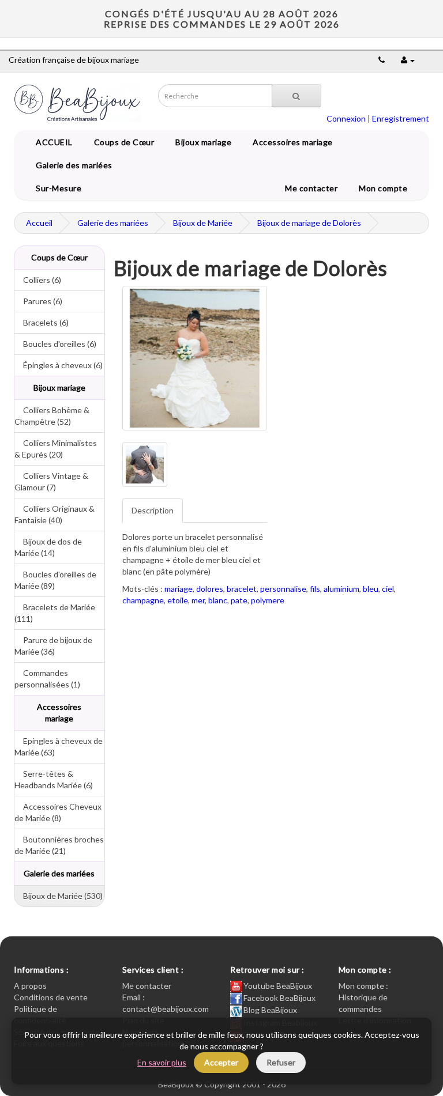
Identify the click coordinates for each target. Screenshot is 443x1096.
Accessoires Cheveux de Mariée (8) (58, 812)
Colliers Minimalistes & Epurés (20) (55, 448)
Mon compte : (363, 986)
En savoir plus (161, 1062)
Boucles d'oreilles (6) (55, 344)
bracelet (242, 589)
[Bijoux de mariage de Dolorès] (194, 358)
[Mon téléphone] (381, 60)
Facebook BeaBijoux (279, 998)
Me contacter (313, 188)
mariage (178, 589)
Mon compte (385, 188)
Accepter (221, 1062)
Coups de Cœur (122, 142)
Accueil (39, 223)
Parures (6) (38, 301)
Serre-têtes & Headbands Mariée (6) (53, 779)
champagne (143, 600)
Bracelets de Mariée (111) (54, 612)
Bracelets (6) (41, 322)
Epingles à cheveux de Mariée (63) (58, 746)
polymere (267, 600)
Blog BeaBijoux (269, 1010)
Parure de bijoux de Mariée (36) (53, 645)
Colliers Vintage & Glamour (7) (51, 481)
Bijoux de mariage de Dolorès (309, 223)
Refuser (280, 1062)
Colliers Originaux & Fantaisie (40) (54, 514)
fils (315, 589)
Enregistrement (400, 118)
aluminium (341, 589)
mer (198, 600)
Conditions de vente (51, 997)
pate (239, 600)
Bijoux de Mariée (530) (58, 896)
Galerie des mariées (72, 165)
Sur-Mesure (56, 188)
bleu (370, 589)
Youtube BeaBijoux (277, 986)
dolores (209, 589)
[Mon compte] (408, 60)
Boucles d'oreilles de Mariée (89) (55, 580)
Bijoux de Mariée (202, 223)
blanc (217, 600)
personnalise (283, 589)
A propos (30, 986)
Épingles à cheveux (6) (58, 365)
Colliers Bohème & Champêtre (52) (51, 415)
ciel (388, 589)
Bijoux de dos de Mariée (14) (48, 547)
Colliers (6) (37, 280)
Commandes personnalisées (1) (47, 678)
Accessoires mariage (291, 142)
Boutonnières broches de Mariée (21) (59, 845)
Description (153, 510)
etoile (177, 600)
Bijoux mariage (201, 142)
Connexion (346, 118)
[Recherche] (296, 95)
